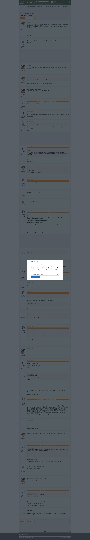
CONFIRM (36, 277)
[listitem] (45, 274)
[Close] (61, 261)
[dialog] (45, 270)
